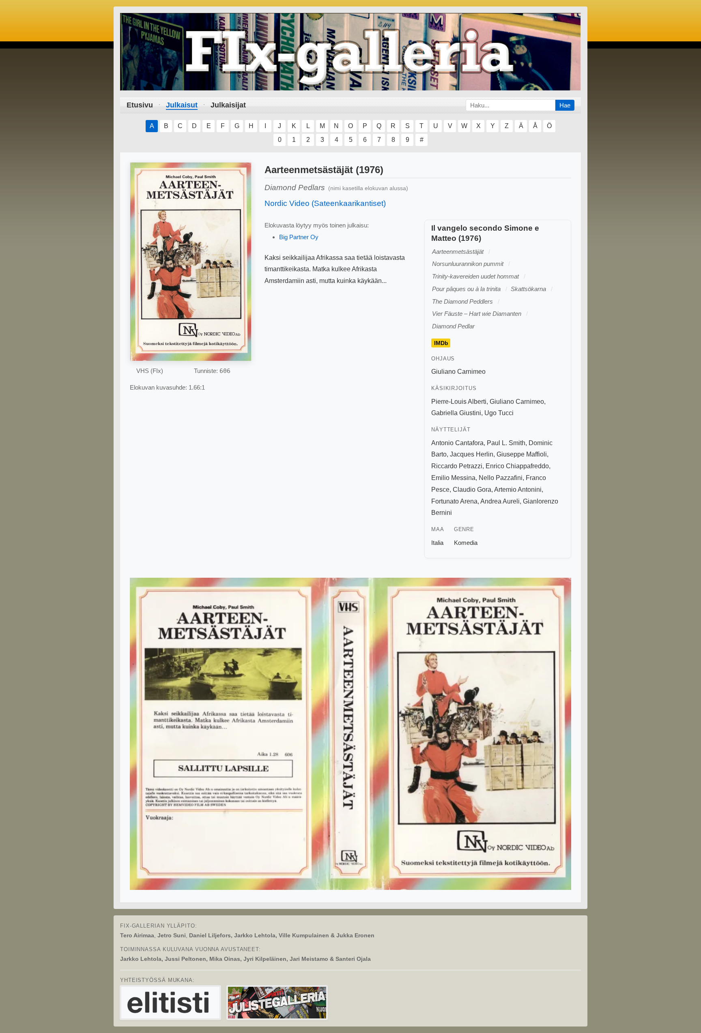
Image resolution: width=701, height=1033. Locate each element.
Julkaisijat (228, 105)
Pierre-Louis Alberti (458, 401)
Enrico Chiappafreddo (517, 466)
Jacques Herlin (471, 454)
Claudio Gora (472, 489)
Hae (564, 105)
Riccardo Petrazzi (456, 466)
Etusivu (140, 105)
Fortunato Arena (454, 501)
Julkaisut (182, 105)
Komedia (465, 542)
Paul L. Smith (506, 442)
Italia (437, 542)
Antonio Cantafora (457, 442)
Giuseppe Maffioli (522, 454)
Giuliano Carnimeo (458, 371)
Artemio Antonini (518, 489)
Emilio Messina (453, 477)
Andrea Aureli (500, 501)
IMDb (441, 343)
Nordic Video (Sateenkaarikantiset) (325, 203)
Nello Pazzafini (501, 477)
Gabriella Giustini (456, 412)
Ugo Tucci (499, 412)
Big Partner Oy (298, 237)
